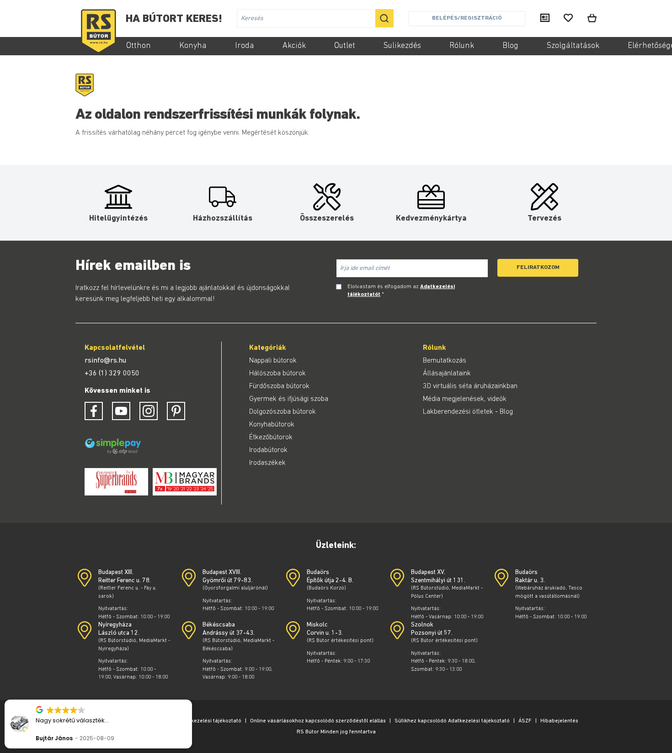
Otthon (138, 46)
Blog (510, 46)
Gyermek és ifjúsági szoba (288, 399)
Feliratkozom (538, 267)
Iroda (244, 46)
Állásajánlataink (447, 373)
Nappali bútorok (273, 360)
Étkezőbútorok (271, 437)
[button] (192, 700)
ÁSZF (525, 721)
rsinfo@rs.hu (105, 360)
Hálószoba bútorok (277, 373)
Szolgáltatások (573, 46)
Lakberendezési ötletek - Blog (468, 412)
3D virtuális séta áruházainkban (470, 386)
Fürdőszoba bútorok (279, 386)
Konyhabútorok (271, 424)
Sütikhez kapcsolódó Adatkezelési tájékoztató (452, 721)
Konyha (193, 46)
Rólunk (461, 46)
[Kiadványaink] (544, 18)
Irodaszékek (267, 463)
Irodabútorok (268, 450)
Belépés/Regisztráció (466, 18)
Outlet (344, 46)
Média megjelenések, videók (465, 399)
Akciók (294, 46)
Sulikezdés (402, 46)
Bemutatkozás (444, 360)
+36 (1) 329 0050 (112, 373)
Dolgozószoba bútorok (282, 412)
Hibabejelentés (559, 721)
